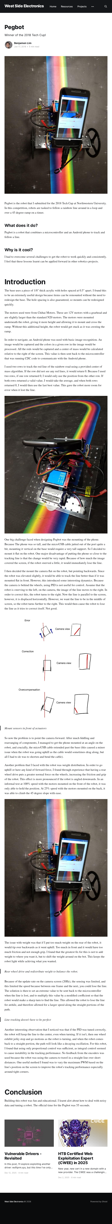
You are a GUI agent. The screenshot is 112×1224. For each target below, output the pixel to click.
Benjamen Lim (23, 43)
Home (53, 6)
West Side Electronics (24, 6)
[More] (92, 6)
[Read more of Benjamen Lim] (9, 45)
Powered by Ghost (98, 1201)
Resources (67, 6)
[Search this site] (105, 6)
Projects (82, 6)
